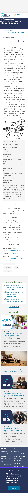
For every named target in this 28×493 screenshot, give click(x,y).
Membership (4, 456)
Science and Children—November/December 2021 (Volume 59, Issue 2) (13, 32)
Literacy (16, 267)
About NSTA (17, 448)
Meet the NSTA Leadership (20, 454)
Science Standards (5, 459)
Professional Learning (6, 454)
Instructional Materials (9, 264)
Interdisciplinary (7, 267)
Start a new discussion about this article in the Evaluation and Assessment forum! (15, 294)
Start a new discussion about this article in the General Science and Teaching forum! (15, 287)
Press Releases (17, 463)
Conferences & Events (6, 451)
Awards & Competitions (6, 464)
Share (20, 41)
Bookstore (3, 448)
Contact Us (16, 451)
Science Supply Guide (19, 466)
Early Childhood (7, 271)
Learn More (14, 482)
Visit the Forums (14, 306)
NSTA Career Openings (19, 456)
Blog (2, 461)
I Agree (14, 488)
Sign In (17, 15)
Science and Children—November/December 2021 (12, 21)
